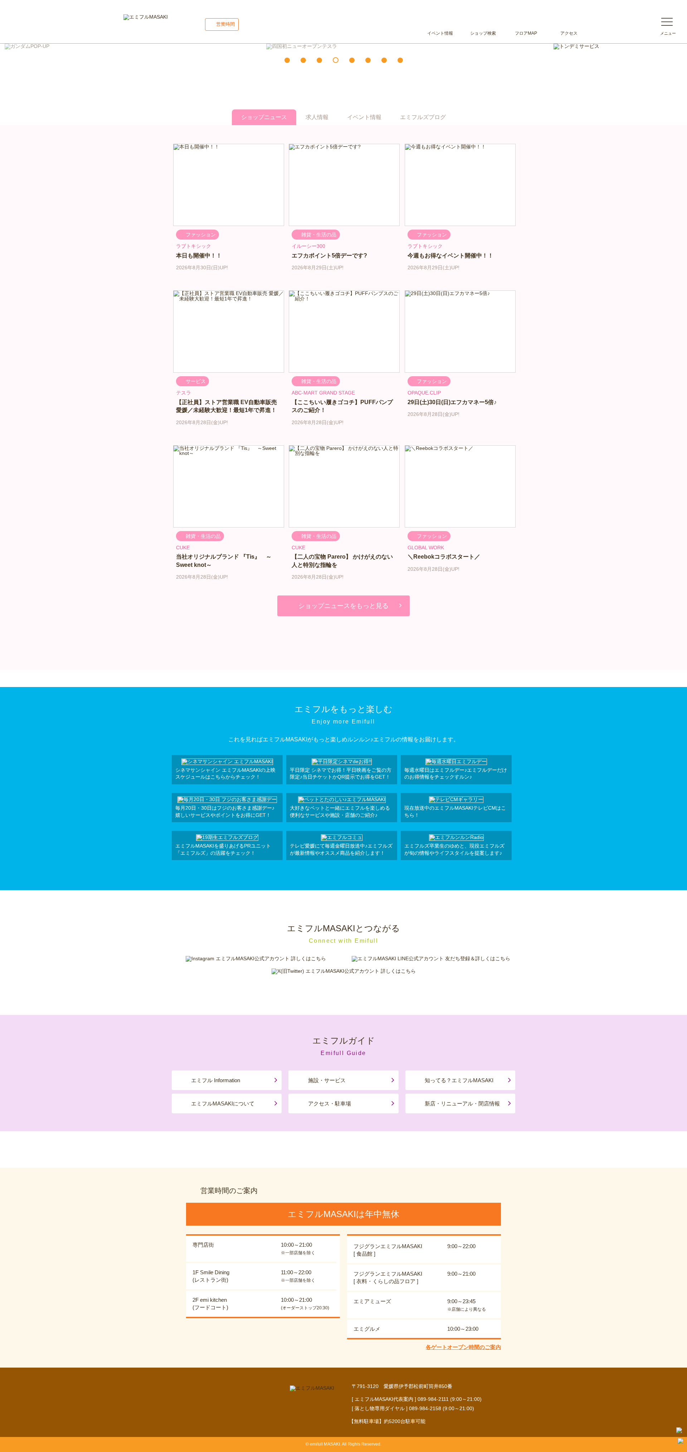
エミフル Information (215, 1080)
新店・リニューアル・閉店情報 (462, 1103)
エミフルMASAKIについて (222, 1103)
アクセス (569, 33)
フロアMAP (526, 33)
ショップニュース (264, 117)
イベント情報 (440, 33)
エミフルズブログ (423, 117)
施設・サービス (327, 1080)
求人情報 (317, 117)
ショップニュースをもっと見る (343, 605)
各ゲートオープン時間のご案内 (463, 1347)
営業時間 (225, 24)
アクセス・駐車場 (329, 1103)
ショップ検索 (483, 33)
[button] (287, 60)
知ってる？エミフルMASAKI (459, 1080)
